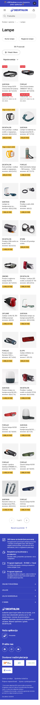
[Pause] (34, 3)
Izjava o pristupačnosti (27, 681)
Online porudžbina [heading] (10, 584)
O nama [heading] (5, 602)
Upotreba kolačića (21, 678)
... (17, 22)
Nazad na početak (18, 528)
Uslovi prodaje (7, 678)
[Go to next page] (26, 520)
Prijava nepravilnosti (9, 681)
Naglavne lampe (27, 39)
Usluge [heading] (5, 590)
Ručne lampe (9, 39)
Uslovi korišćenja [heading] (9, 596)
